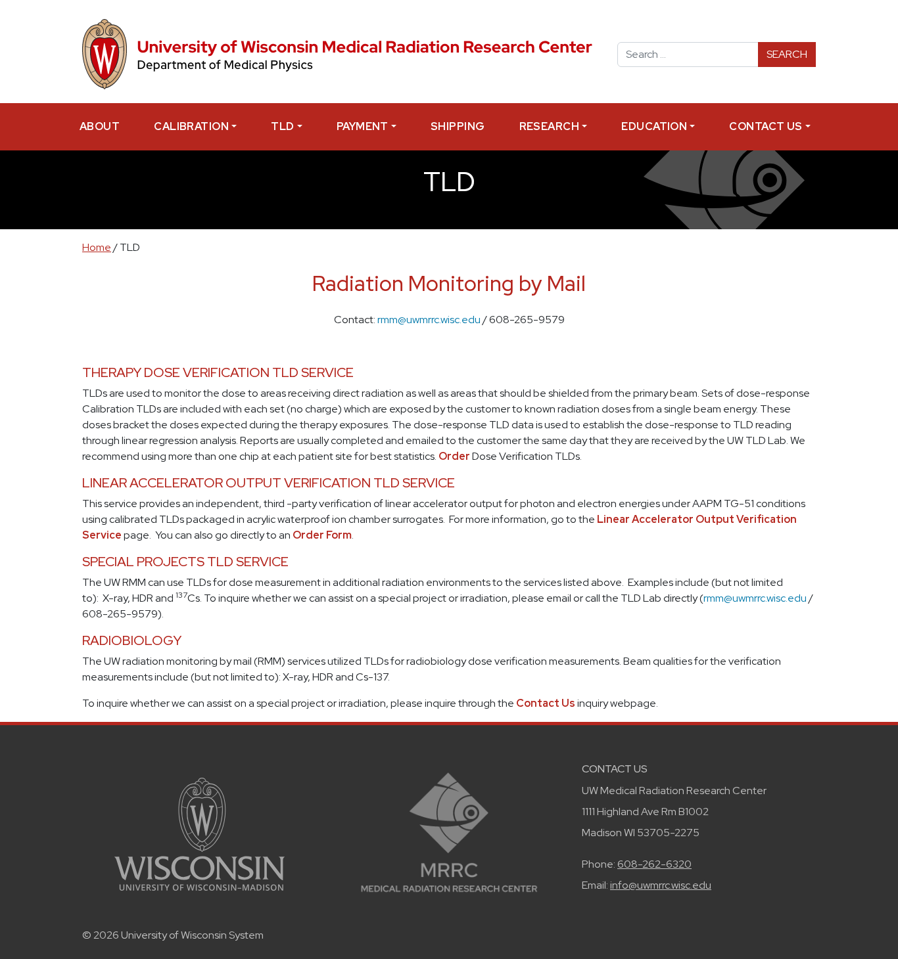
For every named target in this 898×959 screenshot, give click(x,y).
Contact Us (766, 126)
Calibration (191, 126)
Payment (363, 126)
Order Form (322, 535)
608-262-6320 (654, 864)
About (100, 126)
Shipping (458, 126)
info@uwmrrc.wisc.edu (660, 885)
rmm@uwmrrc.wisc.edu (429, 319)
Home (96, 247)
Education (654, 126)
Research (549, 126)
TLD (282, 126)
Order (454, 456)
